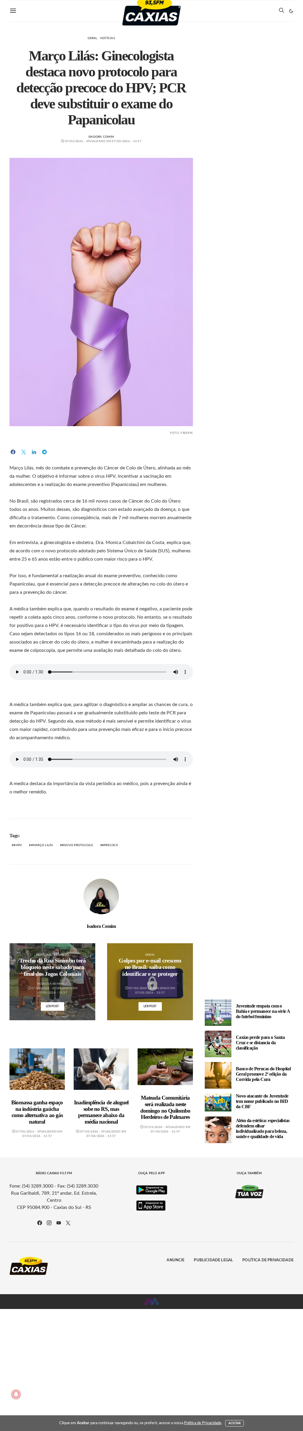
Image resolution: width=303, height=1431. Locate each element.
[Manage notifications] (16, 1394)
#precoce (110, 845)
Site (150, 983)
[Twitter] (68, 1222)
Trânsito (61, 954)
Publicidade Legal (213, 1260)
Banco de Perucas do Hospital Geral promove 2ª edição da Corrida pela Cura (263, 1074)
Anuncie (175, 1260)
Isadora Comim (101, 136)
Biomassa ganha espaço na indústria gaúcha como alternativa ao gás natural (37, 1112)
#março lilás (42, 845)
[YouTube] (58, 1222)
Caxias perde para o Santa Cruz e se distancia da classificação (260, 1042)
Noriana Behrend (52, 983)
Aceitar (234, 1423)
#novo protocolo (77, 845)
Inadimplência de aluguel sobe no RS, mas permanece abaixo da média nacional (101, 1112)
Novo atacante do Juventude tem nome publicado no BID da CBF (262, 1101)
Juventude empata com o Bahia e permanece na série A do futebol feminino (263, 1011)
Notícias (107, 38)
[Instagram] (49, 1222)
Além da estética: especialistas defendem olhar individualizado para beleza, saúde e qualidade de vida (262, 1128)
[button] (291, 11)
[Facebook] (40, 1222)
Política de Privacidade (268, 1260)
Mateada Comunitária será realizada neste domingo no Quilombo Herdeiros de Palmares (165, 1107)
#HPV (18, 845)
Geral (92, 38)
